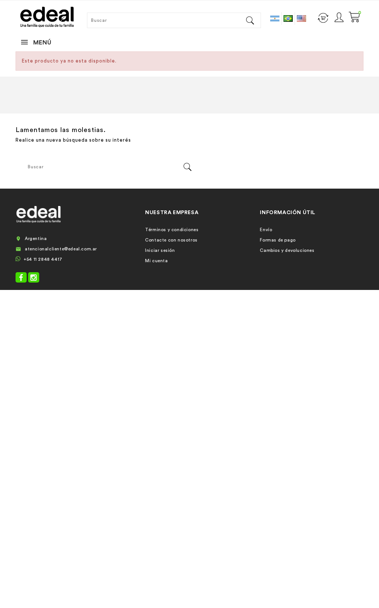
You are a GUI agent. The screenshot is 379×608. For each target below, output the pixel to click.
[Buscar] (250, 20)
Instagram (33, 277)
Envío (266, 229)
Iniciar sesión (160, 250)
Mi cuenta (156, 261)
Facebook (21, 277)
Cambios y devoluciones (287, 250)
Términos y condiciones (171, 229)
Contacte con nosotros (171, 240)
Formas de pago (277, 240)
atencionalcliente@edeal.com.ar (61, 249)
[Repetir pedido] (322, 16)
